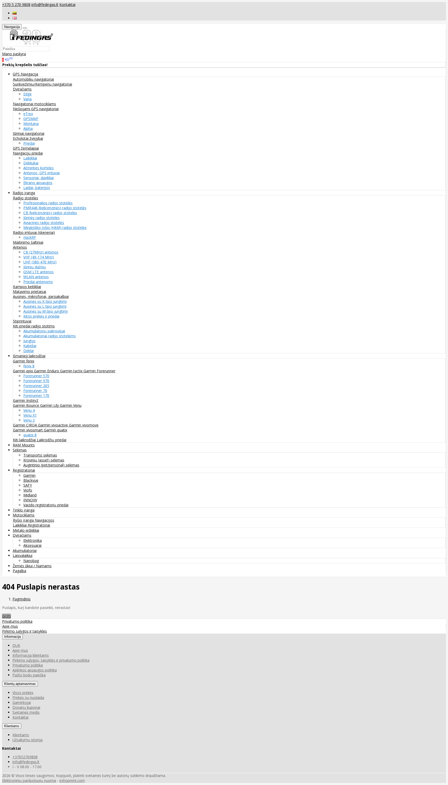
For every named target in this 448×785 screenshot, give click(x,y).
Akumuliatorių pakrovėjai (44, 330)
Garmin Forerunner (99, 370)
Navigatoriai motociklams (34, 103)
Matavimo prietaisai (29, 291)
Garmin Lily (50, 405)
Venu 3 (29, 420)
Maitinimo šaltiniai (28, 242)
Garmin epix (23, 370)
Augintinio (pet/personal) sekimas (51, 464)
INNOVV (30, 499)
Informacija (12, 637)
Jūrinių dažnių (34, 266)
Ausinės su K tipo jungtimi (45, 301)
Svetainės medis (26, 712)
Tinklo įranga (23, 510)
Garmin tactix (71, 370)
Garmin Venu (70, 405)
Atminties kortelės (38, 167)
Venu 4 (29, 410)
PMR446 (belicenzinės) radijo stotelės (54, 207)
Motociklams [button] (23, 515)
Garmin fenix (23, 361)
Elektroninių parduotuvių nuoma (29, 780)
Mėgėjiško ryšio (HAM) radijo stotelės (55, 227)
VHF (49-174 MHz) (38, 257)
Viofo (27, 490)
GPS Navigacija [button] (25, 74)
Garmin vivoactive (53, 425)
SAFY (27, 485)
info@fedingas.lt (44, 4)
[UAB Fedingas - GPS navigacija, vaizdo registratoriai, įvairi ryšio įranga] (31, 43)
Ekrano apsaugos (37, 182)
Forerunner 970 (36, 380)
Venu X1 (30, 415)
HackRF (29, 237)
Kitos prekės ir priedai (41, 316)
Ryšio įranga (24, 520)
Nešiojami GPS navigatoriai (36, 108)
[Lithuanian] (14, 13)
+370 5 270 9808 (16, 4)
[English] (14, 18)
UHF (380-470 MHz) (40, 262)
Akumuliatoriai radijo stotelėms (49, 335)
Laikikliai (30, 158)
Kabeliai (29, 345)
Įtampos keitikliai (27, 286)
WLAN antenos (36, 276)
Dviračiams (22, 89)
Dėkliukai (30, 162)
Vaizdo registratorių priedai (45, 504)
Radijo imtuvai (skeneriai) (34, 232)
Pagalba (19, 570)
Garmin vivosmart (28, 429)
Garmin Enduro (47, 370)
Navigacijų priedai (28, 153)
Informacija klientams (30, 655)
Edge (27, 94)
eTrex (28, 113)
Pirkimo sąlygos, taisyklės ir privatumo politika (50, 660)
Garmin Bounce (26, 405)
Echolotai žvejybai (28, 138)
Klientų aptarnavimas (20, 684)
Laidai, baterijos (36, 187)
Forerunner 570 (36, 375)
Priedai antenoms (38, 281)
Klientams (11, 726)
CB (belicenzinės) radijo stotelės (50, 212)
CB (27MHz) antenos (40, 252)
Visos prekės (22, 692)
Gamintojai (21, 702)
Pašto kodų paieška (29, 674)
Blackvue (30, 480)
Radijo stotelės (25, 197)
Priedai (29, 143)
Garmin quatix (55, 429)
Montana (31, 123)
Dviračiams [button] (22, 535)
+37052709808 (25, 756)
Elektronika (32, 540)
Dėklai (28, 350)
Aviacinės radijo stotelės (43, 222)
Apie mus (10, 626)
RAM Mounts (24, 445)
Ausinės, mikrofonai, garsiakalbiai (41, 296)
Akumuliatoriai (25, 550)
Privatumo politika (17, 621)
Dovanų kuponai (26, 707)
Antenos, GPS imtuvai (41, 172)
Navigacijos (44, 520)
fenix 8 (28, 365)
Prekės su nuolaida (28, 697)
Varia (27, 98)
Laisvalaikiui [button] (22, 555)
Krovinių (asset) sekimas (43, 460)
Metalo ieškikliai (26, 530)
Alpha (28, 128)
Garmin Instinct (25, 400)
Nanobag (31, 560)
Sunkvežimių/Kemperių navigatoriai (42, 84)
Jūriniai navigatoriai (28, 133)
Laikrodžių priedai (51, 439)
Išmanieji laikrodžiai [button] (29, 355)
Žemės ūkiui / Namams (32, 565)
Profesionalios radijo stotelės (48, 202)
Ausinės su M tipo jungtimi (45, 311)
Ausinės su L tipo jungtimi (44, 306)
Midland (30, 495)
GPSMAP (30, 118)
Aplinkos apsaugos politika (34, 670)
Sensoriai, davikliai (38, 177)
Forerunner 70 (35, 390)
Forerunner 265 (36, 385)
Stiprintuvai (22, 321)
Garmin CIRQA (25, 425)
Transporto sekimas (40, 455)
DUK (16, 645)
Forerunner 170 (36, 395)
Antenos (20, 247)
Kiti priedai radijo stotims (34, 326)
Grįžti (6, 616)
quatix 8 (30, 434)
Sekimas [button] (20, 449)
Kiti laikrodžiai (25, 439)
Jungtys (29, 340)
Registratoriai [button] (24, 470)
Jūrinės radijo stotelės (41, 217)
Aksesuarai (32, 545)
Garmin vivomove (84, 425)
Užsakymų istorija (27, 739)
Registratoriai (39, 525)
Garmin (29, 475)
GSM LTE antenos (38, 271)
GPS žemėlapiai (26, 148)
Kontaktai (67, 4)
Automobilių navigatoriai (33, 79)
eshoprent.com (72, 780)
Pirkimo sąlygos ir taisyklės (24, 631)
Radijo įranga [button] (24, 192)
